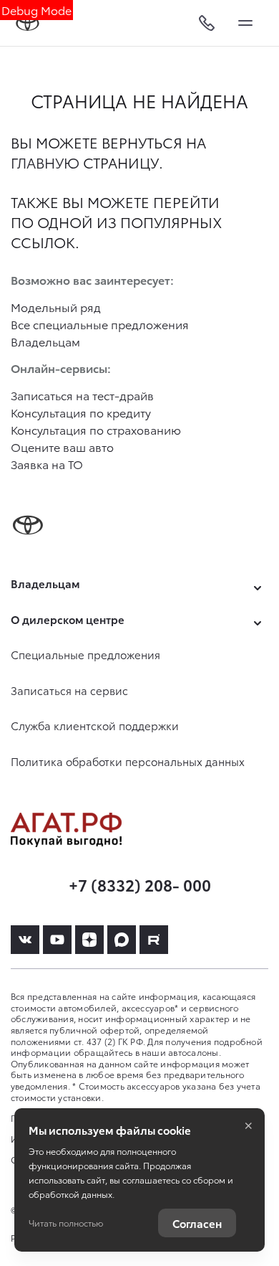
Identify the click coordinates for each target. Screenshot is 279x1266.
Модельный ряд (56, 306)
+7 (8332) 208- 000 (140, 884)
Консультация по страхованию (96, 429)
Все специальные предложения (100, 324)
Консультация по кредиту (81, 412)
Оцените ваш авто (62, 446)
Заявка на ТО (47, 463)
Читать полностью (66, 1223)
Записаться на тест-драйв (82, 395)
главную (45, 162)
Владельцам (45, 341)
